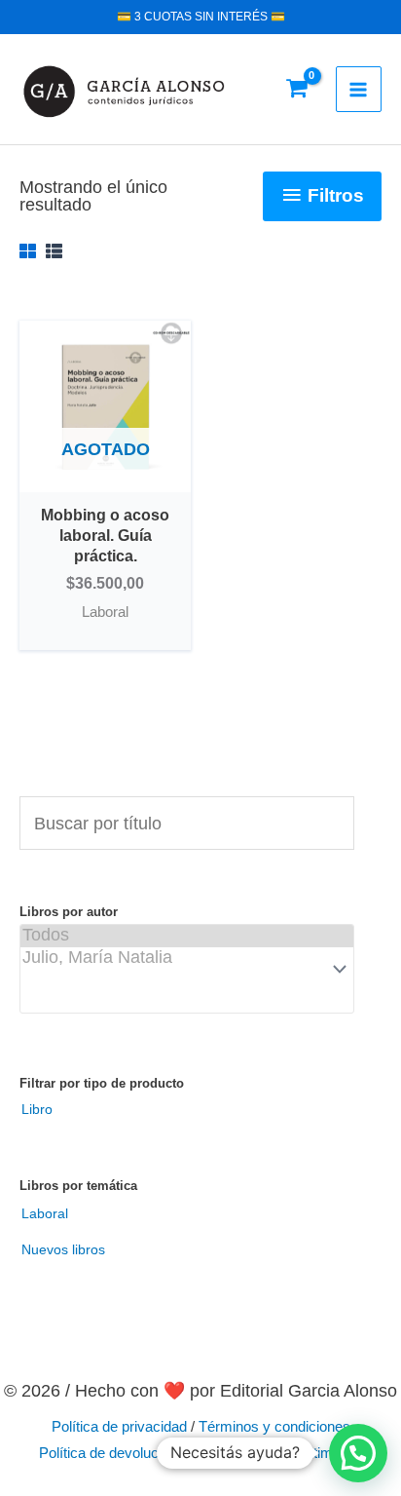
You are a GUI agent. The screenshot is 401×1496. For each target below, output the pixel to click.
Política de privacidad (119, 1427)
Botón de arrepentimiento (283, 1453)
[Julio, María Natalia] (186, 958)
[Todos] (186, 936)
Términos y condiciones (274, 1427)
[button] (358, 1453)
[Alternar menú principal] (359, 89)
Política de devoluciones (116, 1453)
